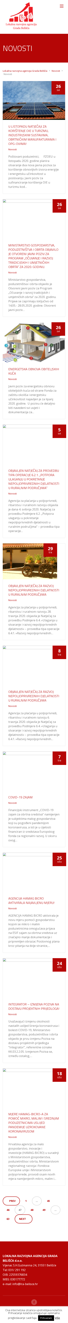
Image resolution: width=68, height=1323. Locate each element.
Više (57, 1318)
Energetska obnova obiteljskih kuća (33, 371)
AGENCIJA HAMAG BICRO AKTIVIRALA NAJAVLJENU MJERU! (31, 900)
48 (31, 1210)
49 (43, 1210)
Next (22, 1219)
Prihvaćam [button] (46, 1318)
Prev (12, 1201)
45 (48, 1201)
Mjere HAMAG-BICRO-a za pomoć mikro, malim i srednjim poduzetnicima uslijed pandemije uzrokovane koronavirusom (33, 1123)
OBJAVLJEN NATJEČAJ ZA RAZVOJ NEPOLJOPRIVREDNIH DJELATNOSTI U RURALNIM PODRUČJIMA (33, 590)
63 (8, 1219)
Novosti (12, 149)
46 (8, 1210)
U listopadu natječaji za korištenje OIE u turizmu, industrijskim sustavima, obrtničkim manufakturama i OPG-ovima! (32, 135)
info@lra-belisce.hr (25, 1284)
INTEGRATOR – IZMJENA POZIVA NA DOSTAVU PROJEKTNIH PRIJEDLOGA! (33, 1006)
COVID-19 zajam (20, 797)
